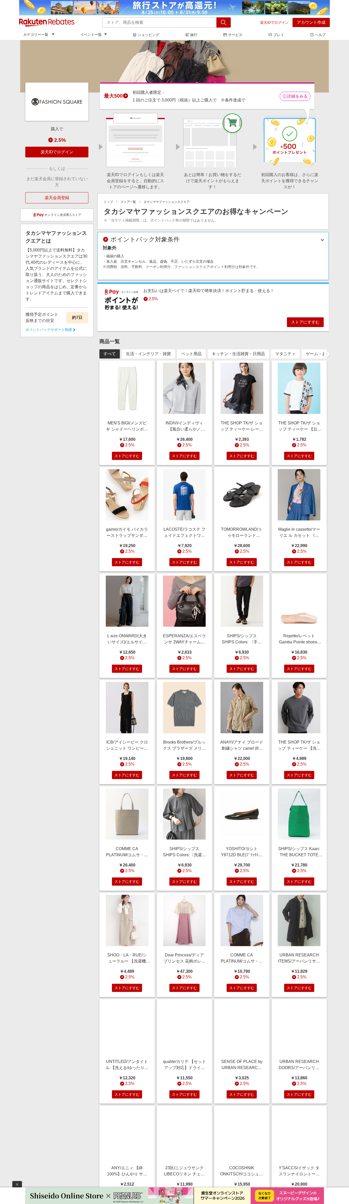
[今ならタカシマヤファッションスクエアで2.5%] (174, 66)
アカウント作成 (311, 22)
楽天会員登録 (57, 197)
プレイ (278, 35)
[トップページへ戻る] (46, 22)
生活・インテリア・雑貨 (148, 354)
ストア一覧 (128, 202)
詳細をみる (297, 96)
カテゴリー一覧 (35, 34)
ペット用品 (191, 354)
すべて (109, 354)
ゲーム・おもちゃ (322, 354)
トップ (108, 202)
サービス (235, 35)
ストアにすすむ (305, 322)
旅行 (193, 35)
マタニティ (285, 354)
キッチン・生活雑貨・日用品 (238, 354)
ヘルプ (320, 35)
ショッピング (148, 35)
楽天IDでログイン (274, 22)
